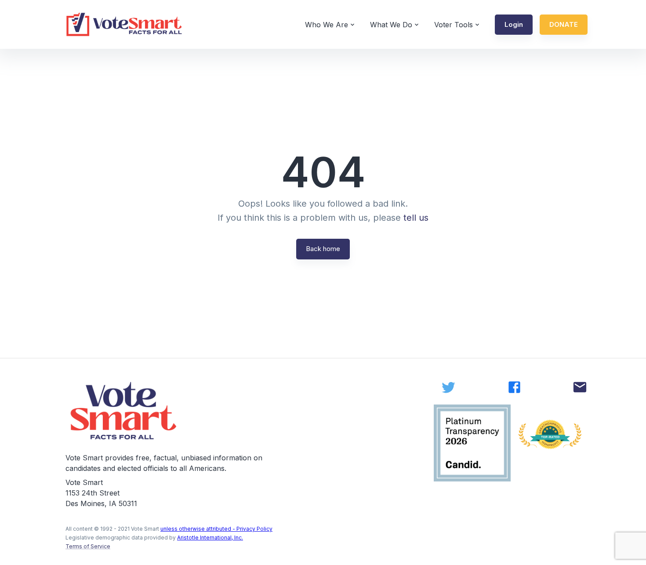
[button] (514, 25)
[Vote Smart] (124, 24)
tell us (415, 217)
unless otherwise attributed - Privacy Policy (216, 528)
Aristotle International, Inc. (210, 537)
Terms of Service (87, 546)
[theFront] (124, 410)
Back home (323, 248)
